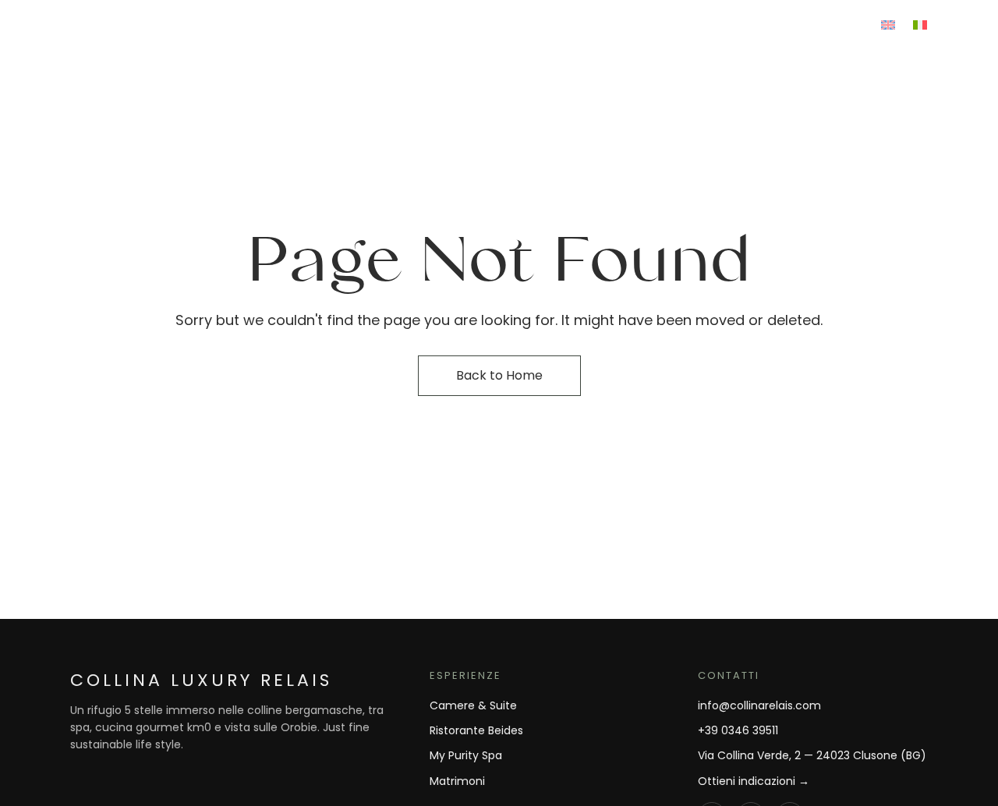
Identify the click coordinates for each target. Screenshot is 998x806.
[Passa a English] (888, 23)
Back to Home (499, 375)
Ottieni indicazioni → (753, 781)
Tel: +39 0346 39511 (632, 22)
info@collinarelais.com (759, 705)
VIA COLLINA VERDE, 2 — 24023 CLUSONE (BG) (194, 22)
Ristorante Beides (476, 730)
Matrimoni (457, 781)
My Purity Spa (466, 755)
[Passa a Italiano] (920, 23)
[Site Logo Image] (499, 95)
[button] (872, 96)
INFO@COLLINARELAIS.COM (787, 22)
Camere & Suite (473, 705)
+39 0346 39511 (738, 730)
